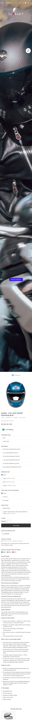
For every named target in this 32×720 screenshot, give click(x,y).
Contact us (9, 3)
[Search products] (28, 50)
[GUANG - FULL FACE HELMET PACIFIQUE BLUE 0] (16, 395)
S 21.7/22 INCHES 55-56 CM (10, 453)
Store (2, 417)
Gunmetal (5, 500)
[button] (6, 533)
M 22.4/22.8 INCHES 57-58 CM (11, 456)
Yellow (9, 485)
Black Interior (6, 508)
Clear (9, 478)
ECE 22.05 (6, 441)
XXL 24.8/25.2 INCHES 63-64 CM (12, 467)
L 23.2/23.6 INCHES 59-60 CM (11, 460)
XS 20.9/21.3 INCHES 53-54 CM (11, 449)
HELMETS (8, 417)
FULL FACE (22, 417)
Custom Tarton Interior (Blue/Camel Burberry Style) (15, 512)
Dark (9, 482)
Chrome (5, 497)
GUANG (15, 417)
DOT (4, 438)
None (4, 475)
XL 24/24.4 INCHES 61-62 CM (11, 463)
